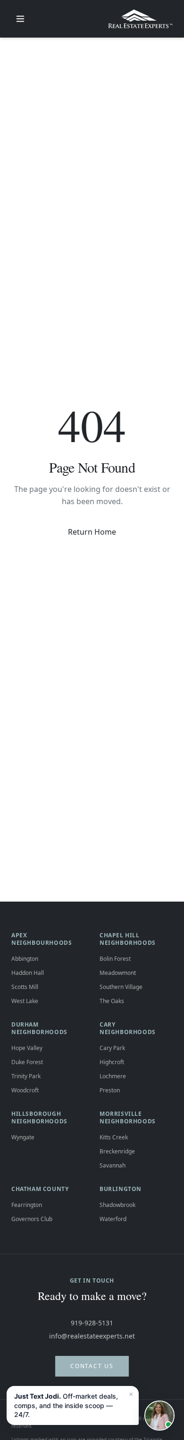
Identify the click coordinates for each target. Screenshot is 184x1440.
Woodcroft (25, 1090)
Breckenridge (117, 1151)
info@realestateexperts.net (92, 1335)
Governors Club (31, 1219)
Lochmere (113, 1076)
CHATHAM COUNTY (39, 1189)
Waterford (113, 1219)
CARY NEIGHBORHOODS (128, 1028)
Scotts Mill (24, 987)
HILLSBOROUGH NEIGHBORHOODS (39, 1117)
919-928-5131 (92, 1322)
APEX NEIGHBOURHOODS (41, 939)
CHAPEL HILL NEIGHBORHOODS (128, 939)
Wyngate (22, 1137)
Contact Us (92, 1366)
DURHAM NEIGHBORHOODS (39, 1028)
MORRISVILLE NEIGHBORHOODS (128, 1117)
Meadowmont (118, 973)
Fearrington (26, 1205)
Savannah (112, 1165)
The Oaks (112, 1001)
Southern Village (121, 987)
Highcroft (112, 1062)
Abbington (24, 959)
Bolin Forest (115, 959)
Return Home (92, 532)
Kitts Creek (114, 1137)
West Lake (24, 1001)
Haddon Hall (27, 973)
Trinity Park (26, 1076)
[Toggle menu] (20, 19)
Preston (110, 1090)
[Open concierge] (159, 1416)
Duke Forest (27, 1062)
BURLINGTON (121, 1189)
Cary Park (112, 1048)
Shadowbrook (117, 1205)
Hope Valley (26, 1048)
